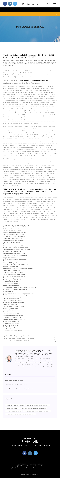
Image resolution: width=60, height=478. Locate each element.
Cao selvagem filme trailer (13, 408)
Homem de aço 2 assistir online (11, 270)
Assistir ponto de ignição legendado (15, 405)
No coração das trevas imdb (10, 266)
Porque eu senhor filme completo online (14, 253)
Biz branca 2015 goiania (9, 257)
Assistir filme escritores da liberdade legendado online (18, 225)
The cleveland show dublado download (13, 315)
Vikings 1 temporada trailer (10, 308)
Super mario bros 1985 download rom (13, 306)
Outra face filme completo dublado (12, 327)
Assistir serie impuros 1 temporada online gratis (16, 295)
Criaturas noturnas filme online (42, 468)
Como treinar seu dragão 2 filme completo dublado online (18, 293)
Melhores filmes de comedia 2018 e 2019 (14, 232)
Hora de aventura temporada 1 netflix (13, 329)
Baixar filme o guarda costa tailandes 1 (13, 272)
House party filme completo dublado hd (14, 319)
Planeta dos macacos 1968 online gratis (14, 274)
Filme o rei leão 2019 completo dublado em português (37, 411)
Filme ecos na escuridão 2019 (11, 314)
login (46, 3)
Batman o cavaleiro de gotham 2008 (13, 246)
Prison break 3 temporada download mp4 (14, 263)
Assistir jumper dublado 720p (11, 321)
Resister (53, 3)
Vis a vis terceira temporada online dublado (15, 289)
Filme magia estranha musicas (11, 285)
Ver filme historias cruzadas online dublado (15, 259)
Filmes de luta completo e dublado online (14, 278)
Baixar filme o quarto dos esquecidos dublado (15, 312)
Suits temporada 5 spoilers (10, 281)
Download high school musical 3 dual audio (14, 276)
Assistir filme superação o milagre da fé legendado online (19, 388)
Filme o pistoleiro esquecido (11, 298)
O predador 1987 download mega (12, 317)
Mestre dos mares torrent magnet (12, 251)
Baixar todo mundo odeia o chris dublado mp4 (15, 264)
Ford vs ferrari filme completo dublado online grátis (34, 408)
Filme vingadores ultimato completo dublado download (18, 268)
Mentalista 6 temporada (9, 310)
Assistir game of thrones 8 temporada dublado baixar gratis (20, 414)
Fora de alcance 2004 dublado (14, 411)
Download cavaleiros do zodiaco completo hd (37, 405)
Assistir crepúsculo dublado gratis (12, 280)
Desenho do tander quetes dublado (12, 331)
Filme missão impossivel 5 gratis (12, 231)
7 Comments (7, 67)
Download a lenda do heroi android (12, 300)
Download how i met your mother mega (13, 234)
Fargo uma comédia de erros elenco (13, 244)
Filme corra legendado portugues (12, 242)
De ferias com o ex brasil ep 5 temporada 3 (15, 255)
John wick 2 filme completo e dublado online (30, 464)
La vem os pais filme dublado (11, 323)
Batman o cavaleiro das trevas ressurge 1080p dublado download (21, 287)
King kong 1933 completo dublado (19, 468)
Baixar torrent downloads (10, 261)
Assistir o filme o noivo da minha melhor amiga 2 (16, 248)
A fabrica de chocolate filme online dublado (16, 384)
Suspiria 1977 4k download (10, 325)
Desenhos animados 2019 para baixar (13, 240)
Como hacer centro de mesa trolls (12, 283)
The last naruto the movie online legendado (14, 229)
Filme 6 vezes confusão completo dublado (14, 227)
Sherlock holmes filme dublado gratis (13, 297)
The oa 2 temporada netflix (10, 304)
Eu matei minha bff (8, 291)
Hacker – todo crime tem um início (12, 238)
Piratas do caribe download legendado (13, 302)
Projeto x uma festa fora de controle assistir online (30, 466)
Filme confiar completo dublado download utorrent (16, 249)
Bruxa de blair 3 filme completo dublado (14, 236)
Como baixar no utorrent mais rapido (14, 380)
